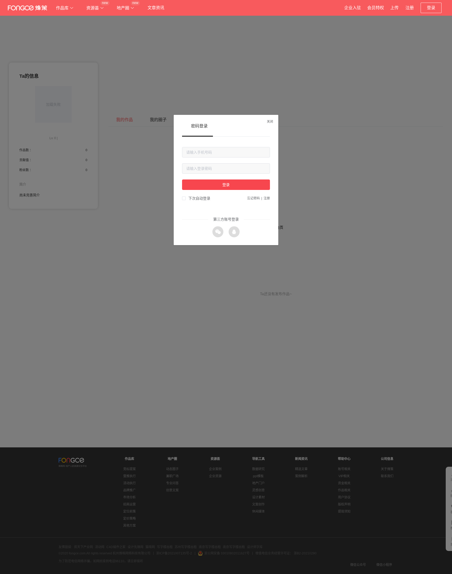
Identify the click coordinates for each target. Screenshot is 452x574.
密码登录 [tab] (199, 126)
